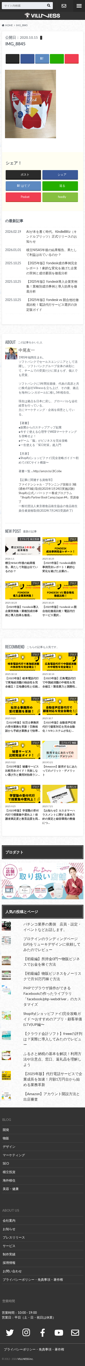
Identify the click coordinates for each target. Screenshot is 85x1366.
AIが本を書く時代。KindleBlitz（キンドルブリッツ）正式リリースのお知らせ (51, 236)
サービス (9, 1246)
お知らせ (9, 1229)
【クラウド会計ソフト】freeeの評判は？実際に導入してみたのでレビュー (52, 1039)
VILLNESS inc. (25, 1358)
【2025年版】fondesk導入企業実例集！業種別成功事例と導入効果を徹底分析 (51, 286)
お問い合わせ (64, 6)
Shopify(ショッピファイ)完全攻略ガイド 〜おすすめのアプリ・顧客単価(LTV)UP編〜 (52, 1018)
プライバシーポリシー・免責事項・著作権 (33, 1279)
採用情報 (9, 1263)
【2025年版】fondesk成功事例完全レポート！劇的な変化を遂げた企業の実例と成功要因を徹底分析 (51, 268)
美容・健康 (11, 1189)
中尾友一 (27, 350)
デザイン (9, 1146)
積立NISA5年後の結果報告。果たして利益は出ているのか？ (51, 252)
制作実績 (9, 1254)
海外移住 (9, 1180)
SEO (6, 1163)
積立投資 (9, 1172)
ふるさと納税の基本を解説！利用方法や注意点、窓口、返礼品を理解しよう (52, 1059)
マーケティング (14, 1155)
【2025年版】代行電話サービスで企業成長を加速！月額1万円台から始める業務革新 (52, 1079)
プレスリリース (14, 1237)
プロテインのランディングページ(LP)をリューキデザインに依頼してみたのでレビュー (51, 944)
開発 (6, 1130)
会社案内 (9, 1220)
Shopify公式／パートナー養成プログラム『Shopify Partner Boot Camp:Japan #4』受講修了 (49, 497)
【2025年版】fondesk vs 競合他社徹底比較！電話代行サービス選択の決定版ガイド (52, 304)
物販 (6, 1138)
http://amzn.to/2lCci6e (47, 471)
